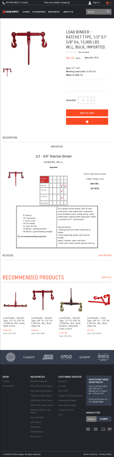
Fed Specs (35, 426)
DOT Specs (35, 422)
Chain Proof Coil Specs (41, 386)
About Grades (37, 417)
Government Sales (67, 400)
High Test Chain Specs (41, 390)
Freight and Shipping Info (70, 395)
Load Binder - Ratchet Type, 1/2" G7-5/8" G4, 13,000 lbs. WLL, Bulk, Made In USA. (14, 321)
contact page (97, 401)
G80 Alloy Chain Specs (41, 400)
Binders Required (38, 381)
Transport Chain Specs (41, 395)
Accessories (38, 11)
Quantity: (71, 100)
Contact (62, 386)
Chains (26, 11)
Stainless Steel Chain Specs (40, 411)
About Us (68, 11)
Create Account (66, 409)
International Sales (67, 405)
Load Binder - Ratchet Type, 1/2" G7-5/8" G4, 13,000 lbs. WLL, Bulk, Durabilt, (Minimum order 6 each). (70, 323)
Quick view (15, 300)
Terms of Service (90, 454)
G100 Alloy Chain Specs (42, 405)
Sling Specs (36, 436)
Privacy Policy (105, 454)
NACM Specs (36, 431)
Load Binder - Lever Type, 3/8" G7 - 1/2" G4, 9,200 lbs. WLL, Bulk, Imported (98, 321)
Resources (53, 11)
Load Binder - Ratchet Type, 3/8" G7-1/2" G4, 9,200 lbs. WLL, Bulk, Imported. (42, 321)
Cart (60, 414)
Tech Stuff (63, 390)
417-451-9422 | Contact (17, 2)
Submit (104, 419)
